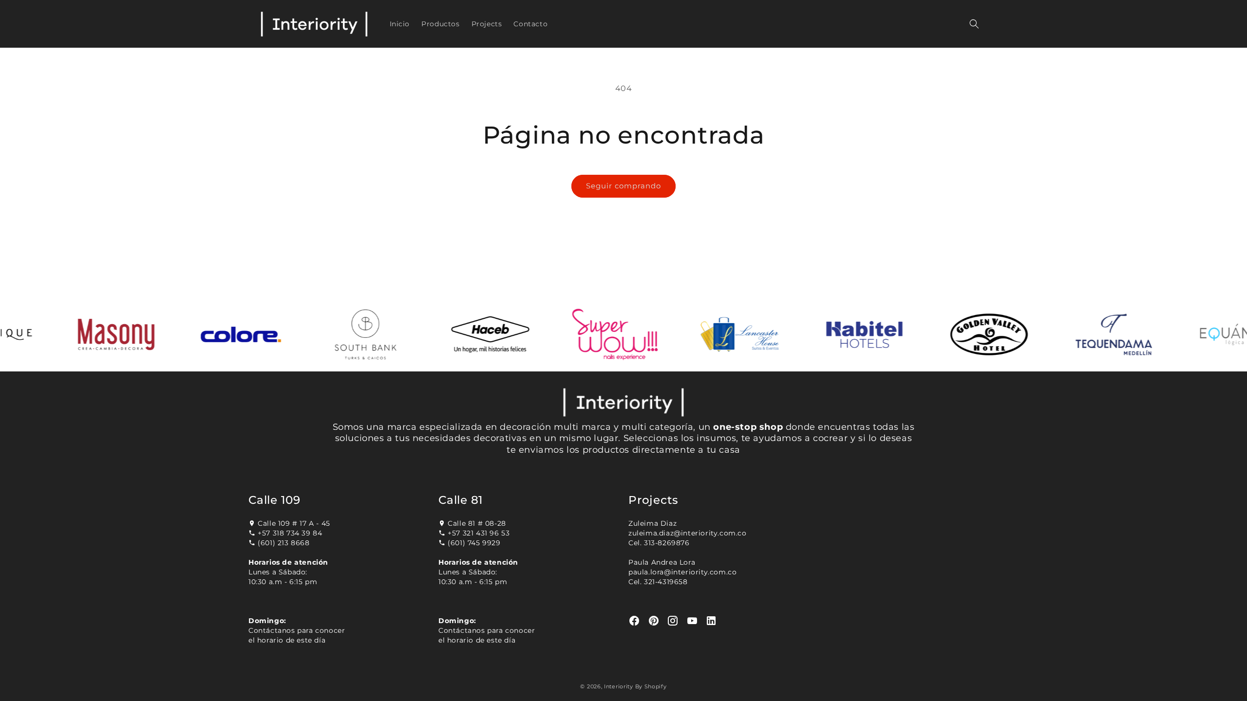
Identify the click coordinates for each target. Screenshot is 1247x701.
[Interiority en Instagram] (673, 621)
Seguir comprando (623, 185)
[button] (974, 24)
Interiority (618, 686)
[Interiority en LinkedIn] (711, 621)
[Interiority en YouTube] (692, 621)
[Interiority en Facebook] (634, 621)
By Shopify (651, 686)
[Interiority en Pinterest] (654, 621)
